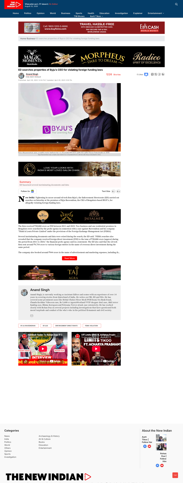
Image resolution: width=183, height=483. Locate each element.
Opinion (40, 13)
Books (42, 442)
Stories (113, 74)
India (6, 439)
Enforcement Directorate (66, 326)
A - (113, 191)
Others (7, 448)
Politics (27, 13)
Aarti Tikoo (95, 16)
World (53, 13)
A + (118, 191)
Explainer (137, 13)
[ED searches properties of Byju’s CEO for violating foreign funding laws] (24, 303)
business (31, 38)
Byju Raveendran (28, 326)
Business (65, 13)
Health (91, 13)
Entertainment (155, 13)
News (7, 436)
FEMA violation (91, 326)
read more (69, 258)
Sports (79, 13)
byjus (45, 326)
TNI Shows (79, 16)
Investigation (121, 13)
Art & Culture (44, 439)
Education (105, 13)
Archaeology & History (49, 436)
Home (16, 13)
